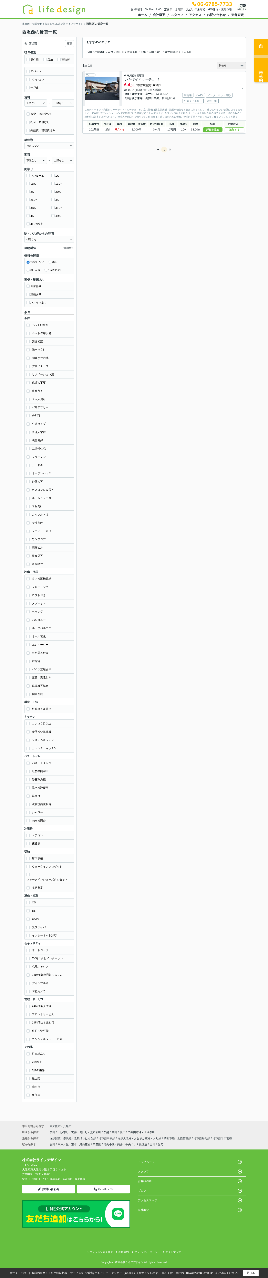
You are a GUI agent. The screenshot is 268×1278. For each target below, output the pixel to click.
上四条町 (186, 52)
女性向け (37, 522)
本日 (54, 262)
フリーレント (40, 456)
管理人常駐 (39, 432)
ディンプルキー (41, 983)
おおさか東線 (134, 98)
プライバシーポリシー (147, 1252)
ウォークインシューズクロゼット (47, 879)
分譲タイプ (39, 423)
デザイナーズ (40, 366)
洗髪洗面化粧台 (41, 804)
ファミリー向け (41, 531)
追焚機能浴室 (40, 771)
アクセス (195, 14)
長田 (89, 52)
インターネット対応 (44, 935)
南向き (36, 1086)
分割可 (36, 415)
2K (32, 191)
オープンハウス (41, 473)
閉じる (251, 1272)
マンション (37, 79)
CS (34, 902)
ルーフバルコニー (43, 628)
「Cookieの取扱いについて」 (199, 1273)
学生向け (37, 506)
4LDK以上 (36, 223)
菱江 (159, 52)
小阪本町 (100, 52)
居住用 (34, 59)
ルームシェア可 (41, 498)
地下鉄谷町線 (202, 1138)
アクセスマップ (147, 1200)
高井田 (149, 94)
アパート (35, 71)
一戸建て (35, 87)
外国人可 (37, 481)
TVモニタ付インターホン (47, 958)
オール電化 (39, 636)
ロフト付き (39, 595)
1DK (33, 183)
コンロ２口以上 (41, 723)
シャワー (37, 812)
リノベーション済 (43, 374)
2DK (58, 191)
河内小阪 (109, 1144)
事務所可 (37, 390)
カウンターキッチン (44, 748)
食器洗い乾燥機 (41, 731)
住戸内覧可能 (40, 1030)
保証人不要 (39, 382)
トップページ (146, 1161)
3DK (33, 207)
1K (57, 175)
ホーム (142, 14)
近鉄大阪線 (125, 1138)
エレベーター (40, 644)
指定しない (37, 262)
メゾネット (39, 603)
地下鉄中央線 (134, 94)
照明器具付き (40, 652)
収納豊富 (37, 887)
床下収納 (37, 858)
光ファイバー (40, 927)
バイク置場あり (41, 669)
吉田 (151, 52)
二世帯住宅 (39, 448)
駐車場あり (39, 1053)
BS (34, 910)
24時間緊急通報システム (47, 974)
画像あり (35, 286)
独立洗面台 (39, 820)
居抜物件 (37, 564)
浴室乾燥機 (39, 779)
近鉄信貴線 (184, 1138)
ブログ (142, 1190)
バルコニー (39, 619)
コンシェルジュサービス (47, 1039)
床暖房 (36, 843)
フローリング (40, 586)
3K (57, 199)
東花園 (97, 1144)
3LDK (58, 207)
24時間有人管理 (42, 1006)
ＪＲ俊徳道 (140, 1144)
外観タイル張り (41, 708)
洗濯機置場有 (40, 685)
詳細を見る (212, 129)
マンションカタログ (101, 1252)
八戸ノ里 (63, 1144)
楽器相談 (37, 341)
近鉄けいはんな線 (85, 1138)
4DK (58, 215)
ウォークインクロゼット (47, 866)
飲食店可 (37, 555)
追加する (234, 129)
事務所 (65, 59)
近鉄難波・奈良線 (61, 1138)
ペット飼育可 (40, 325)
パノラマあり (38, 302)
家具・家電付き (41, 677)
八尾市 (67, 1126)
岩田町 (120, 52)
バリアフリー (40, 407)
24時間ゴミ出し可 (43, 1022)
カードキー (39, 465)
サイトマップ (173, 1252)
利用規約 (124, 1252)
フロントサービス (43, 1014)
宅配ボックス (40, 966)
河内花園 (84, 1144)
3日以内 (35, 270)
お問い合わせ (216, 14)
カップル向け (40, 514)
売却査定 (237, 14)
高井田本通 (171, 52)
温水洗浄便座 (40, 787)
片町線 (157, 1138)
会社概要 (159, 14)
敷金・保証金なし (41, 113)
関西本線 (170, 1138)
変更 (69, 43)
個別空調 (37, 694)
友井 (111, 52)
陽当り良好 (39, 349)
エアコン (37, 835)
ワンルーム (37, 175)
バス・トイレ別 (41, 762)
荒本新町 (132, 52)
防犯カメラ (39, 991)
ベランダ (37, 611)
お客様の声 (145, 1181)
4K (32, 215)
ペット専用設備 (41, 333)
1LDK (58, 183)
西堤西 (140, 75)
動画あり (35, 294)
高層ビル (37, 547)
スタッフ (177, 14)
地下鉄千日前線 (222, 1138)
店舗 (50, 59)
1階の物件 (38, 1070)
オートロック (40, 950)
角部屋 (36, 1094)
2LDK (33, 199)
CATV (35, 918)
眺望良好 (37, 440)
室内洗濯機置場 (41, 578)
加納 (143, 52)
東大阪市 (131, 75)
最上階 (36, 1078)
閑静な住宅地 (40, 357)
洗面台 (36, 795)
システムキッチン (43, 740)
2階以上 (37, 1062)
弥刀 (160, 1144)
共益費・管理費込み (42, 130)
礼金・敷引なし (40, 122)
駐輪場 (36, 661)
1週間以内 (54, 270)
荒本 (74, 1144)
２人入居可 (39, 399)
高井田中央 (152, 98)
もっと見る (232, 116)
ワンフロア (39, 539)
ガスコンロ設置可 (43, 489)
